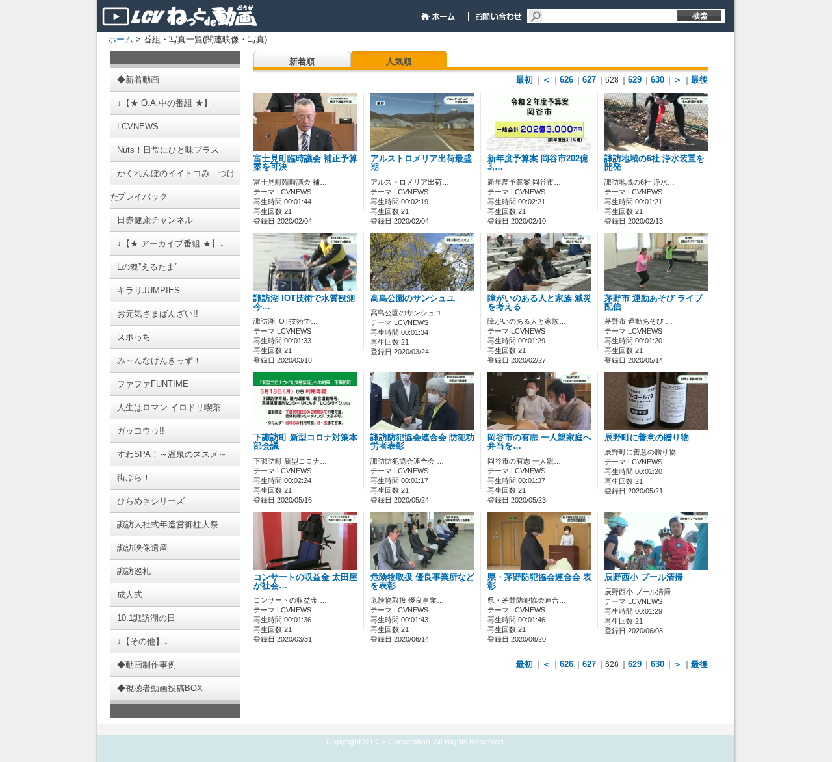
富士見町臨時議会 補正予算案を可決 (306, 163)
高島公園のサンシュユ (412, 298)
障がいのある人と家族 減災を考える (540, 302)
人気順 (398, 61)
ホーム (120, 39)
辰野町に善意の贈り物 (646, 437)
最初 (524, 80)
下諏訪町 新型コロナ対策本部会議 (306, 442)
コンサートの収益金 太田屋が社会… (306, 581)
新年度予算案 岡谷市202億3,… (538, 163)
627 (589, 80)
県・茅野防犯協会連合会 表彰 (540, 581)
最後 (699, 80)
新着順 (302, 61)
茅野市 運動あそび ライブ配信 (653, 302)
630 (657, 80)
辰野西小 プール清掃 (643, 577)
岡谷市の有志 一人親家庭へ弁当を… (540, 442)
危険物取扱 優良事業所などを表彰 (422, 581)
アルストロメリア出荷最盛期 (421, 163)
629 (635, 80)
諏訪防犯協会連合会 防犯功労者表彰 (422, 442)
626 (566, 80)
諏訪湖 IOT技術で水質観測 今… (304, 302)
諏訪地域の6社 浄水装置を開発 (654, 163)
